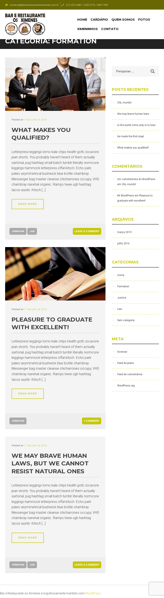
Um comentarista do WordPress (136, 179)
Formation (18, 231)
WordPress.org (126, 385)
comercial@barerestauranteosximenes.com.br (34, 5)
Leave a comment (87, 231)
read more (27, 204)
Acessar (122, 351)
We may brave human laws (133, 113)
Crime (120, 275)
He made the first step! (130, 136)
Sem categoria (126, 320)
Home (82, 19)
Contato (110, 29)
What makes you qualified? (133, 147)
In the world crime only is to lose (136, 125)
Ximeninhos (87, 29)
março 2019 (124, 232)
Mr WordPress (125, 195)
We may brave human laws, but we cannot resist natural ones (50, 463)
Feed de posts (125, 363)
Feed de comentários (129, 374)
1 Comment (92, 420)
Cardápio (99, 19)
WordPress (93, 593)
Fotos (144, 19)
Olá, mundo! (124, 102)
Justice (121, 297)
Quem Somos (123, 19)
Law (32, 231)
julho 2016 (123, 243)
